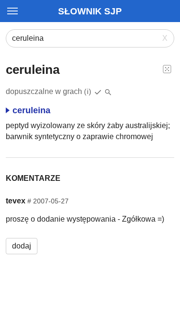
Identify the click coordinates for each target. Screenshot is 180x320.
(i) (88, 91)
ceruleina (31, 110)
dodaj (21, 246)
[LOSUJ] (167, 68)
